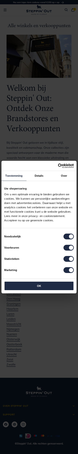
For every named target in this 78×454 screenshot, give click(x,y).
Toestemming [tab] (13, 175)
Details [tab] (39, 175)
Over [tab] (64, 175)
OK (39, 285)
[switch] (68, 248)
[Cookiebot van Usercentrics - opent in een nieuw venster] (58, 165)
